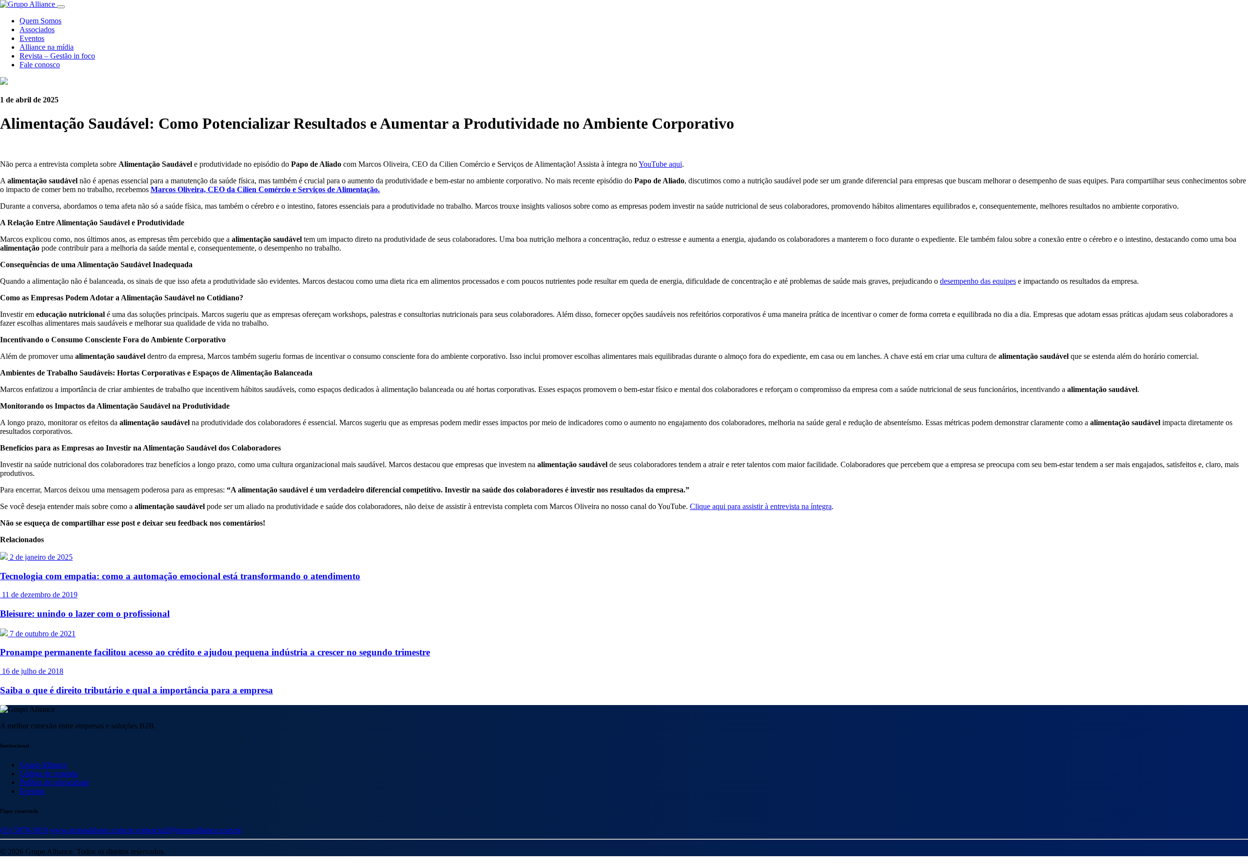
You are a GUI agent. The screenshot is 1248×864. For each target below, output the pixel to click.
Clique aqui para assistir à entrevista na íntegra (761, 506)
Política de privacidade (54, 782)
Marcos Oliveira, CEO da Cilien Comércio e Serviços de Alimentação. (265, 189)
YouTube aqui (660, 164)
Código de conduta (49, 773)
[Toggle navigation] (61, 6)
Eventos (32, 38)
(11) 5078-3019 (24, 830)
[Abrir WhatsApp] (1223, 839)
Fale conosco (40, 64)
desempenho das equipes (978, 281)
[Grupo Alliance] (28, 4)
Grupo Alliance (43, 765)
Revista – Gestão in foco (57, 56)
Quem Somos (40, 21)
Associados (37, 29)
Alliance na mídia (47, 47)
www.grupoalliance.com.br (93, 830)
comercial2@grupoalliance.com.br (188, 830)
